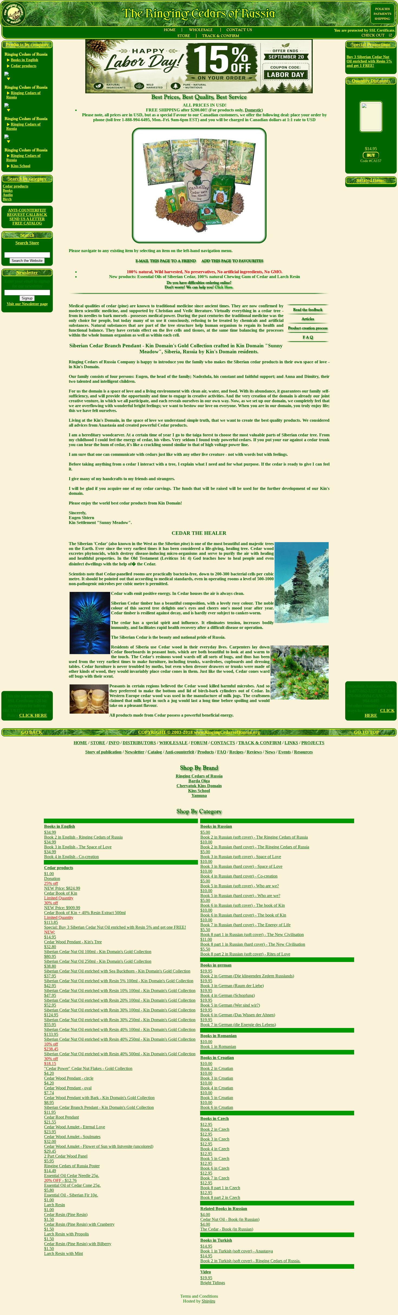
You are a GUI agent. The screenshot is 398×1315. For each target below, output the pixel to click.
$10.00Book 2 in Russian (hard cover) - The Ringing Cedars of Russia (254, 844)
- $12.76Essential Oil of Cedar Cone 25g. (72, 1183)
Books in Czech (214, 1118)
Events (284, 752)
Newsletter (134, 752)
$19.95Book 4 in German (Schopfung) (227, 993)
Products (205, 752)
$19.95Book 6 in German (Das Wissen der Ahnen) (237, 1012)
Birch (7, 199)
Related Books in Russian (223, 1208)
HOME (80, 742)
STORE (97, 742)
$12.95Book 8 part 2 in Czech (220, 1195)
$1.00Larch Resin (54, 1202)
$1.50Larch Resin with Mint (63, 1251)
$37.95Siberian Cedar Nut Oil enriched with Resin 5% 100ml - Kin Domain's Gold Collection (118, 978)
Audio (8, 195)
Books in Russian (216, 826)
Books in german (215, 965)
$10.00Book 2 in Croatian (216, 1066)
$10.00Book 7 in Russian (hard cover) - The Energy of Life (245, 922)
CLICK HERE (33, 715)
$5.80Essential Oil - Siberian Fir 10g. (71, 1192)
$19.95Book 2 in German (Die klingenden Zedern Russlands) (247, 973)
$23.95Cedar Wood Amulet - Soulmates (72, 1134)
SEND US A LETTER (27, 219)
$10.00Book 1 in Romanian (218, 1044)
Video (205, 1272)
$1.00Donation (52, 876)
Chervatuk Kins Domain (199, 785)
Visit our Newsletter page (27, 304)
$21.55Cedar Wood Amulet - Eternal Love (74, 1124)
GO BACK (31, 732)
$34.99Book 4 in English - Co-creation (71, 854)
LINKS (291, 742)
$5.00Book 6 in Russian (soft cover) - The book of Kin (242, 903)
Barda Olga (199, 781)
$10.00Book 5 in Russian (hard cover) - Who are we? (240, 893)
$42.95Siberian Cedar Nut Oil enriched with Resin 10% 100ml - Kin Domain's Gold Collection (119, 988)
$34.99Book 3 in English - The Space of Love (78, 844)
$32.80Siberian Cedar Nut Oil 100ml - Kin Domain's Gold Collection (97, 949)
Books (7, 191)
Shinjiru (208, 1301)
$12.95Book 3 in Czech (214, 1136)
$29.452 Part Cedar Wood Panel (65, 1153)
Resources (303, 752)
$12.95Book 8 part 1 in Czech (220, 1185)
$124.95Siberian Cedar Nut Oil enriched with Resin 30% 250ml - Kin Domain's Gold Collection (119, 1017)
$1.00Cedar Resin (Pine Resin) (65, 1212)
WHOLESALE (173, 742)
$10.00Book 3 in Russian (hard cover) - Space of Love (241, 864)
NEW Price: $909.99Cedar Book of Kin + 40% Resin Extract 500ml (85, 910)
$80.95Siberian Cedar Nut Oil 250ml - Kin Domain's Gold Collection (97, 959)
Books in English (59, 826)
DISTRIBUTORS (139, 742)
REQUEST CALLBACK (27, 215)
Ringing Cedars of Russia (199, 776)
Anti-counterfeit (179, 752)
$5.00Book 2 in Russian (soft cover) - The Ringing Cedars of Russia (254, 834)
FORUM (199, 742)
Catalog (155, 752)
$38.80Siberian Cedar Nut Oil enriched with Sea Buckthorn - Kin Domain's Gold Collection (117, 968)
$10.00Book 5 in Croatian (216, 1095)
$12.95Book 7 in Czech (214, 1175)
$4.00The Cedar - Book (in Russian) (226, 1226)
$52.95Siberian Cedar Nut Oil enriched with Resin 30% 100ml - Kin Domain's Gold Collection (119, 1007)
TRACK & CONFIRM (259, 742)
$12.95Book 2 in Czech (214, 1127)
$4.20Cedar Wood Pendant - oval (68, 1085)
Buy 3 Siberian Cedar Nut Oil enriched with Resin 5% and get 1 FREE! (369, 61)
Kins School (199, 790)
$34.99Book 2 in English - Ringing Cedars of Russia (83, 834)
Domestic (253, 110)
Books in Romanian (218, 1035)
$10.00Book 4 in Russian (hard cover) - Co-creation (239, 873)
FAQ (221, 752)
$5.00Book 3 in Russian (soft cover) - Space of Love (240, 854)
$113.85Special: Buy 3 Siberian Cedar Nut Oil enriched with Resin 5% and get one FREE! (115, 925)
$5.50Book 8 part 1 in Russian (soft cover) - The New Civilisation (252, 932)
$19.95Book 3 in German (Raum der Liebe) (232, 983)
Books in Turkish (216, 1240)
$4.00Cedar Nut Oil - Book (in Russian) (229, 1217)
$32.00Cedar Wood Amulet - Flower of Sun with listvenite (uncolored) (98, 1144)
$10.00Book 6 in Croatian (216, 1105)
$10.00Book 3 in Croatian (216, 1075)
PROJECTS (312, 742)
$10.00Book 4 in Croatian (216, 1085)
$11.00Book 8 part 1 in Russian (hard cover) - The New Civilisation (252, 942)
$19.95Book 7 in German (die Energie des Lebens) (238, 1022)
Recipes (236, 752)
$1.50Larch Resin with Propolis (66, 1231)
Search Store (27, 242)
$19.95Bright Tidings (212, 1280)
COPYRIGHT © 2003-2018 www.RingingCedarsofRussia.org (199, 732)
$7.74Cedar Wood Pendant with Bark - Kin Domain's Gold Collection (99, 1095)
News (270, 752)
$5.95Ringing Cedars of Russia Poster (72, 1163)
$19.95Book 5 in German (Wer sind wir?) (230, 1002)
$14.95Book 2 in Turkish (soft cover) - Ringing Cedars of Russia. (250, 1258)
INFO (114, 742)
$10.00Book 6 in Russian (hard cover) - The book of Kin (243, 912)
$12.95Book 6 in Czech (214, 1166)
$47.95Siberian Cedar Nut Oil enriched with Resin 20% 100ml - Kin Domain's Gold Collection (119, 998)
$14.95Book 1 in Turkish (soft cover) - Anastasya (236, 1248)
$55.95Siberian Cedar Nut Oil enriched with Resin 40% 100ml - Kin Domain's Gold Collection (119, 1027)
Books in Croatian (217, 1057)
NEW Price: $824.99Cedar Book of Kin (62, 890)
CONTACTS (223, 742)
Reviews (254, 752)
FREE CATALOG (27, 223)
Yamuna (199, 795)
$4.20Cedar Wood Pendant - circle (68, 1075)
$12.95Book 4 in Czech (214, 1146)
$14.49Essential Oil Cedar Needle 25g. (71, 1173)
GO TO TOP (366, 732)
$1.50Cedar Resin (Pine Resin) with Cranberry (79, 1222)
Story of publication (103, 752)
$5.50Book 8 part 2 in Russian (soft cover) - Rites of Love (245, 951)
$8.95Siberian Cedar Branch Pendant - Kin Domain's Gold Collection (99, 1105)
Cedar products (15, 186)
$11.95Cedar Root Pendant (61, 1114)
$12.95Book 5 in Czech (214, 1156)
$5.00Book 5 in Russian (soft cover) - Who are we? (239, 883)
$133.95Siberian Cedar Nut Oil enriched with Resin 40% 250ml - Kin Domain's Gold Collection (119, 1037)
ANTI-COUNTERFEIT (27, 210)
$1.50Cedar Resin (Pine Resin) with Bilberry (77, 1241)
